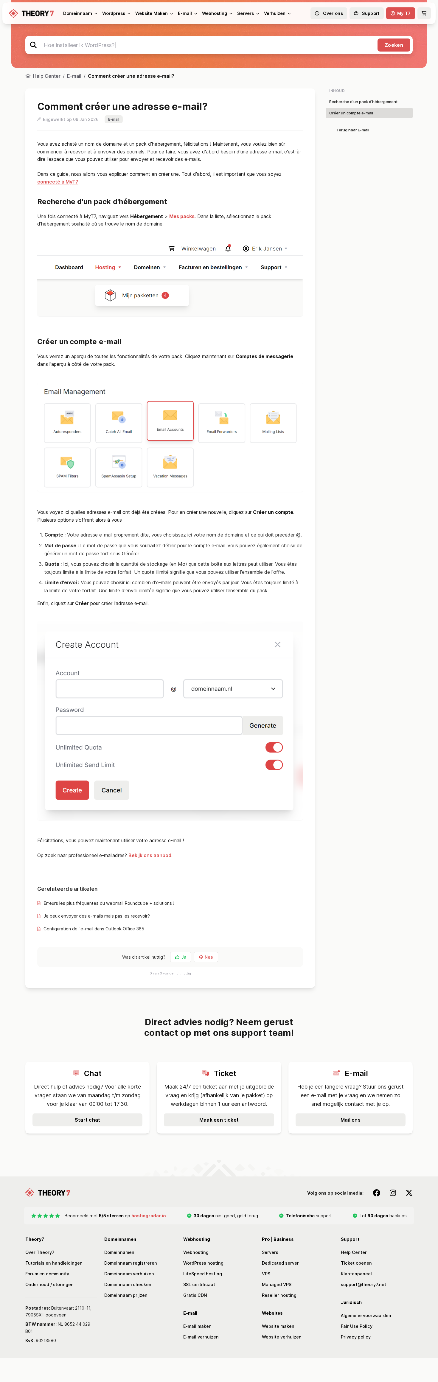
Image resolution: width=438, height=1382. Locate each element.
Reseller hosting (279, 1295)
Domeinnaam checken (127, 1284)
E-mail (74, 76)
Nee (209, 957)
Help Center (46, 76)
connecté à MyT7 (57, 182)
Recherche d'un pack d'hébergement (363, 101)
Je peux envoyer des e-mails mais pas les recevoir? (97, 916)
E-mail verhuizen (201, 1336)
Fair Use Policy (356, 1326)
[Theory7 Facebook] (376, 1192)
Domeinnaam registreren (130, 1263)
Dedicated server (280, 1263)
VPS (266, 1273)
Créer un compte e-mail (351, 113)
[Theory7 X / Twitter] (409, 1192)
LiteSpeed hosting (202, 1273)
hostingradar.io (148, 1215)
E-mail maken (197, 1326)
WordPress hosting (203, 1263)
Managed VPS (276, 1284)
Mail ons (351, 1120)
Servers (270, 1252)
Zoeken (394, 45)
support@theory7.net (363, 1284)
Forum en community (47, 1273)
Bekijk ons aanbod (149, 855)
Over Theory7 (40, 1252)
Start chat (87, 1120)
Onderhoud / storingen (49, 1284)
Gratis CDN (195, 1295)
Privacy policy (356, 1336)
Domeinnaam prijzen (125, 1295)
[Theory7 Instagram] (393, 1192)
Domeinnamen (119, 1252)
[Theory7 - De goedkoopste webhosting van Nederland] (31, 13)
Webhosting (196, 1252)
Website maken (278, 1326)
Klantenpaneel (356, 1273)
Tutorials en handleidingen (54, 1263)
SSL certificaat (199, 1284)
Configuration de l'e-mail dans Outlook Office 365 (94, 929)
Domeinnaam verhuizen (129, 1273)
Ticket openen (356, 1263)
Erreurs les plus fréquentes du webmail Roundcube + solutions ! (109, 903)
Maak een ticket (219, 1120)
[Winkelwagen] (424, 13)
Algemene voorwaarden (366, 1315)
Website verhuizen (282, 1336)
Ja (183, 957)
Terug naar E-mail (352, 130)
